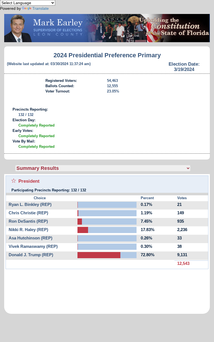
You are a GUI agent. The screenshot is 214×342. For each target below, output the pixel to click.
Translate (40, 8)
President (29, 181)
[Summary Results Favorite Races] (112, 168)
